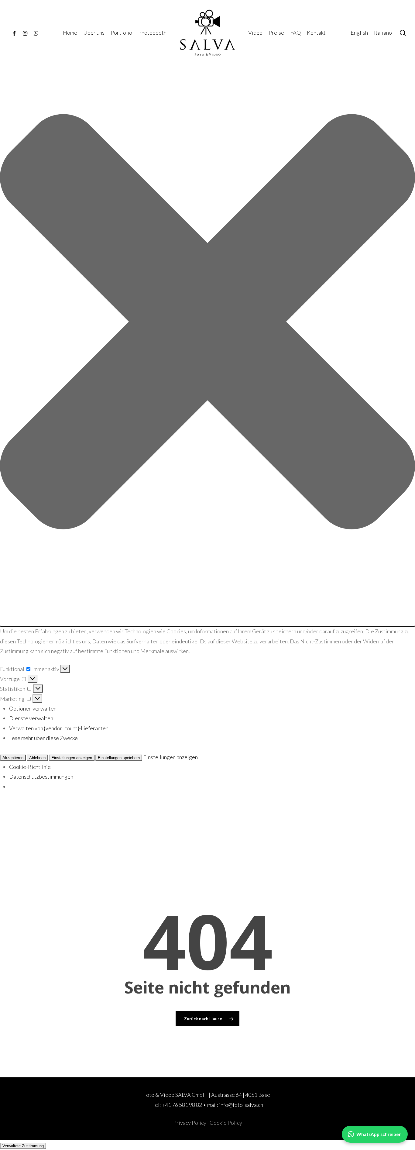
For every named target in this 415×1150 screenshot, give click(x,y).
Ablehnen (37, 758)
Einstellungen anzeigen (71, 758)
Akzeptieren (12, 758)
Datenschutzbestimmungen (41, 776)
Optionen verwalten (33, 708)
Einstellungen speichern (119, 758)
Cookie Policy (226, 1122)
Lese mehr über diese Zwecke (43, 738)
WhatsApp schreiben (379, 1134)
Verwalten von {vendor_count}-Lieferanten (58, 728)
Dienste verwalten (31, 718)
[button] (207, 323)
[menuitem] (359, 32)
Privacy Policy (189, 1122)
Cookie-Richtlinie (30, 766)
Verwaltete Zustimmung (23, 1146)
